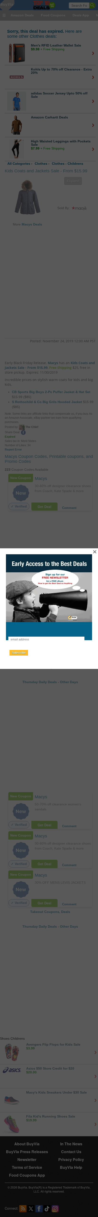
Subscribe (19, 652)
